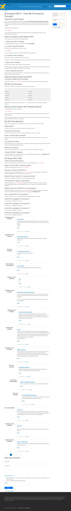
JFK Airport (8, 4)
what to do (20, 409)
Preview (10, 487)
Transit (19, 329)
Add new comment (9, 491)
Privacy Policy (21, 507)
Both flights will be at (24, 367)
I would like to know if (22, 236)
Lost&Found (25, 6)
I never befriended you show (29, 395)
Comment (7, 465)
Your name (7, 461)
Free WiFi (19, 425)
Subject (6, 483)
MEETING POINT (21, 349)
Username (55, 15)
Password (55, 19)
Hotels (30, 6)
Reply (18, 227)
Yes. (20, 279)
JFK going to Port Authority (25, 312)
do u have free (20, 266)
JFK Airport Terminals (37, 6)
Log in (2, 1)
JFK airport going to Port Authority (25, 292)
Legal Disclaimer (27, 507)
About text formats (9, 475)
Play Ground (20, 219)
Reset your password (57, 27)
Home (21, 6)
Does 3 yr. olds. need (22, 441)
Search (68, 6)
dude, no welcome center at (27, 382)
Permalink (27, 231)
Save (6, 487)
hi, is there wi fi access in (23, 251)
